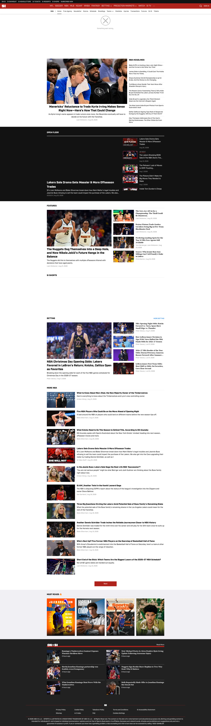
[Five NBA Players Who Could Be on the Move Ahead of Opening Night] (105, 418)
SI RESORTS (46, 2)
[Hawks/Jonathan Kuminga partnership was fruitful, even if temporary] (76, 672)
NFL (51, 6)
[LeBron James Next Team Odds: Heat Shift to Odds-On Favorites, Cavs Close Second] (138, 368)
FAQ (93, 713)
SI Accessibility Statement (146, 710)
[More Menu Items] (154, 6)
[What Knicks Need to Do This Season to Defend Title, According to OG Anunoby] (105, 437)
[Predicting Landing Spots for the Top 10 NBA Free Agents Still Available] (138, 243)
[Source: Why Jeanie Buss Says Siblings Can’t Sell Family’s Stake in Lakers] (138, 256)
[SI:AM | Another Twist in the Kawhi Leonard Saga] (105, 492)
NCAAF (79, 6)
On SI (150, 11)
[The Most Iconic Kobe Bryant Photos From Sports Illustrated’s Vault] (146, 107)
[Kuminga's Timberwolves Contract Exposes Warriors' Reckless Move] (76, 656)
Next (105, 584)
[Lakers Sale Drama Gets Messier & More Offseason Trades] (105, 455)
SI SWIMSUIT (12, 2)
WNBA (87, 6)
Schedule (93, 11)
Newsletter (78, 11)
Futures (144, 11)
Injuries (126, 11)
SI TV (149, 6)
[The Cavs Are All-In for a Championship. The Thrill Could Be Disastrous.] (138, 215)
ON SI (4, 2)
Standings (101, 11)
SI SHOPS (55, 2)
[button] (107, 6)
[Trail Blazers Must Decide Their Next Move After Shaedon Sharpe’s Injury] (146, 85)
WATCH (141, 6)
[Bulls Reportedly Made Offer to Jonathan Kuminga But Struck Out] (135, 688)
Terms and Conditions (120, 710)
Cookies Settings (119, 713)
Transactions (135, 11)
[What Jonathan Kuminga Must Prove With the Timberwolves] (76, 688)
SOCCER (59, 6)
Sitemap (59, 713)
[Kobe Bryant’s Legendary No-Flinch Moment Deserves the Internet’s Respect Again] (146, 100)
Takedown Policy (98, 710)
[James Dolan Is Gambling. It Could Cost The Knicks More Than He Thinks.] (146, 73)
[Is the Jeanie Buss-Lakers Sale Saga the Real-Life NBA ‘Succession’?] (105, 474)
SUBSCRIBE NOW (67, 2)
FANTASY (95, 6)
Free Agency (67, 11)
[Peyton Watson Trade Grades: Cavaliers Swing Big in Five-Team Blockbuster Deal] (138, 229)
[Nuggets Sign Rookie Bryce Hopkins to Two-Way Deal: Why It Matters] (135, 672)
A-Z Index (77, 713)
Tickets (156, 11)
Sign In (206, 6)
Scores (85, 11)
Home (59, 11)
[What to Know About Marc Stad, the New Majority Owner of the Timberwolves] (105, 400)
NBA (66, 6)
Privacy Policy (61, 710)
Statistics (118, 11)
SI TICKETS (36, 2)
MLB (72, 6)
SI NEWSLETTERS (24, 2)
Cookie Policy (79, 710)
